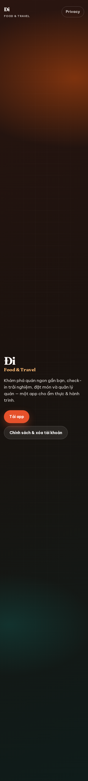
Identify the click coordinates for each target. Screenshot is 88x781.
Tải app (16, 416)
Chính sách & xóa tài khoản (36, 432)
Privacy (73, 11)
